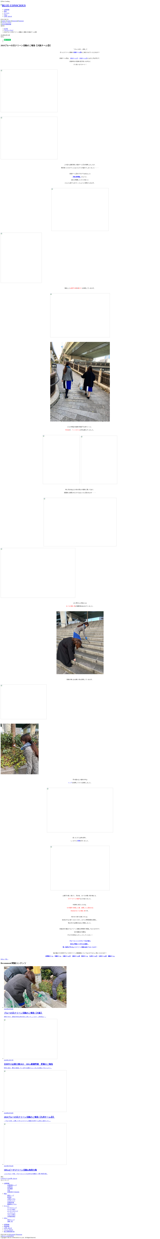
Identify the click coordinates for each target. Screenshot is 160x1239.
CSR (8, 1190)
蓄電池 (9, 1197)
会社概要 (10, 1188)
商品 (5, 11)
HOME (6, 28)
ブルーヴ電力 (11, 1214)
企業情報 (6, 9)
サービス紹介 (11, 1209)
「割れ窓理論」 (76, 176)
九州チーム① (93, 956)
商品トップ (10, 1195)
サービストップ (12, 1207)
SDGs (5, 15)
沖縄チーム (58, 956)
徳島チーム (111, 956)
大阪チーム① (67, 956)
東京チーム (84, 956)
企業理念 (10, 1187)
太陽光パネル (11, 1199)
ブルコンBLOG (8, 1229)
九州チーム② (103, 956)
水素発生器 (10, 1202)
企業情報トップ (12, 1185)
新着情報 (6, 1226)
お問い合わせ (8, 16)
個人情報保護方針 (9, 1231)
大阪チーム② (83, 58)
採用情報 (6, 1224)
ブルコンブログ (8, 30)
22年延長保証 (11, 1216)
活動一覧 (10, 1221)
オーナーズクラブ (12, 1211)
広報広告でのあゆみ (13, 1192)
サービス (6, 13)
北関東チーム (49, 956)
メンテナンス (11, 1213)
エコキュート (11, 1200)
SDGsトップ (11, 1219)
